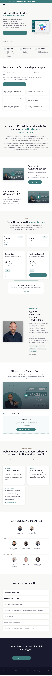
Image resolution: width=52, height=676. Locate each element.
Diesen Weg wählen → (13, 275)
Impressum (23, 670)
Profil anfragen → (35, 182)
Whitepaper (17, 670)
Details (7, 270)
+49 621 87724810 (36, 658)
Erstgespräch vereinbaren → (21, 658)
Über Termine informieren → (26, 429)
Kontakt (36, 670)
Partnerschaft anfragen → (10, 481)
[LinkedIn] (48, 670)
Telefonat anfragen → (9, 244)
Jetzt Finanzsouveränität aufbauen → (15, 33)
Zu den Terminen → (33, 244)
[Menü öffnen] (48, 5)
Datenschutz (30, 670)
